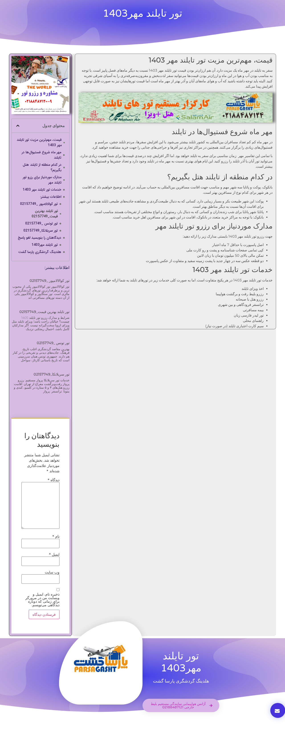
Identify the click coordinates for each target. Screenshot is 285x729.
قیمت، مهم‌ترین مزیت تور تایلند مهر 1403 (39, 142)
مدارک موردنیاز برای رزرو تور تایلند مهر (42, 180)
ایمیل (54, 554)
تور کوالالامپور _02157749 (39, 204)
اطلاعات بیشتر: (50, 197)
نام (55, 536)
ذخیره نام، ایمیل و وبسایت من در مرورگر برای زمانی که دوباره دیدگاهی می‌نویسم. (42, 599)
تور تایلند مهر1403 (45, 245)
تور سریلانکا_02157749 (40, 230)
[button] (18, 125)
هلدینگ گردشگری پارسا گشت (39, 252)
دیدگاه (53, 480)
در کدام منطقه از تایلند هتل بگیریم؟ (42, 167)
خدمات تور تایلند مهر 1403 (42, 189)
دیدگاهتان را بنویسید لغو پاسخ (39, 237)
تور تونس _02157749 (41, 223)
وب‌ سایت (52, 572)
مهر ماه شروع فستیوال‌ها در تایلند (41, 155)
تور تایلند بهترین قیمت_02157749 (45, 213)
